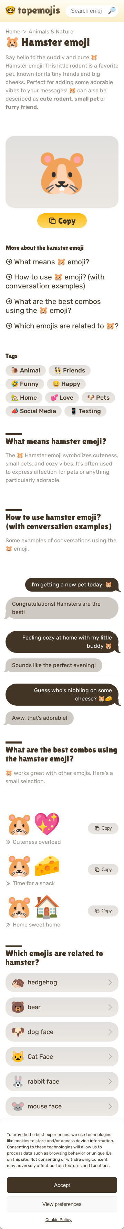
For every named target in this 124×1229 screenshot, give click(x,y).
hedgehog (34, 982)
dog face (32, 1031)
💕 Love (62, 397)
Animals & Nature (51, 31)
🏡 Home (24, 397)
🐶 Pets (98, 397)
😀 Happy (66, 383)
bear (26, 1007)
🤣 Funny (25, 383)
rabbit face (35, 1081)
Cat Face (32, 1056)
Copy (67, 220)
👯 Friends (69, 370)
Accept (62, 1185)
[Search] (112, 11)
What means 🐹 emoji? (51, 261)
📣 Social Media (33, 411)
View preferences (62, 1204)
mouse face (36, 1106)
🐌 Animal (25, 370)
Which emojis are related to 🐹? (66, 326)
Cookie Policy (58, 1219)
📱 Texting (85, 411)
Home (13, 31)
